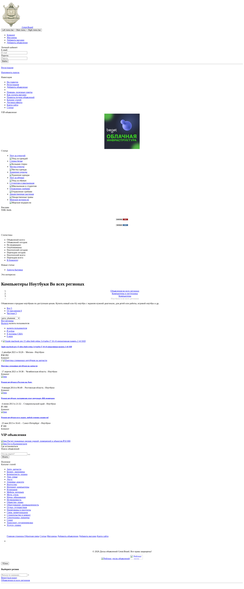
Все (9, 308)
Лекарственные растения (22, 194)
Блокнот (11, 35)
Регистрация (7, 67)
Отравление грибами (20, 188)
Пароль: (5, 55)
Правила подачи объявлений (20, 97)
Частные (12, 313)
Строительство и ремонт (18, 515)
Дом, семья (12, 477)
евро (10, 336)
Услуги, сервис (14, 525)
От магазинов (14, 311)
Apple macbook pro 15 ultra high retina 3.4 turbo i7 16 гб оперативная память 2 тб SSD (36, 347)
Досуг (10, 479)
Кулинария (12, 489)
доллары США (15, 334)
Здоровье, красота (15, 482)
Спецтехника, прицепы (18, 517)
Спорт (10, 520)
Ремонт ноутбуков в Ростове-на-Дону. (16, 382)
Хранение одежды (18, 172)
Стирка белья (16, 161)
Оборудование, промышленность (23, 505)
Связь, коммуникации (17, 512)
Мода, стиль (12, 494)
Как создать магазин (16, 95)
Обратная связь (31, 536)
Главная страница (15, 536)
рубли (10, 331)
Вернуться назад (9, 578)
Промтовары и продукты (19, 510)
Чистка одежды (17, 166)
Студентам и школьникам (22, 183)
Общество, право (15, 502)
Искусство (12, 484)
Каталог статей (14, 100)
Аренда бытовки (15, 270)
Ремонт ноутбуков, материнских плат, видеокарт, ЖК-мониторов (28, 398)
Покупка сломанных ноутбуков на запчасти (19, 366)
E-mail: (4, 50)
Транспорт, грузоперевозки (20, 522)
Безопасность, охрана (17, 474)
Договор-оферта (14, 102)
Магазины (12, 37)
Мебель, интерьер (15, 492)
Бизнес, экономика (16, 472)
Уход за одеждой (17, 155)
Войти (4, 61)
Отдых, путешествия (17, 507)
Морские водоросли (19, 199)
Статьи (10, 107)
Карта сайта (12, 105)
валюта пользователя (17, 328)
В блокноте (12, 260)
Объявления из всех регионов (15, 580)
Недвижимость (14, 500)
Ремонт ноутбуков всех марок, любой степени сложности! (25, 417)
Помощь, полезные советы (19, 92)
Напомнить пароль (10, 72)
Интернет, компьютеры (18, 487)
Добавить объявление (17, 42)
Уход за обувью (17, 177)
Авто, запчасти (14, 469)
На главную (12, 82)
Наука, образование (16, 497)
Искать (5, 457)
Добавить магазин (15, 40)
